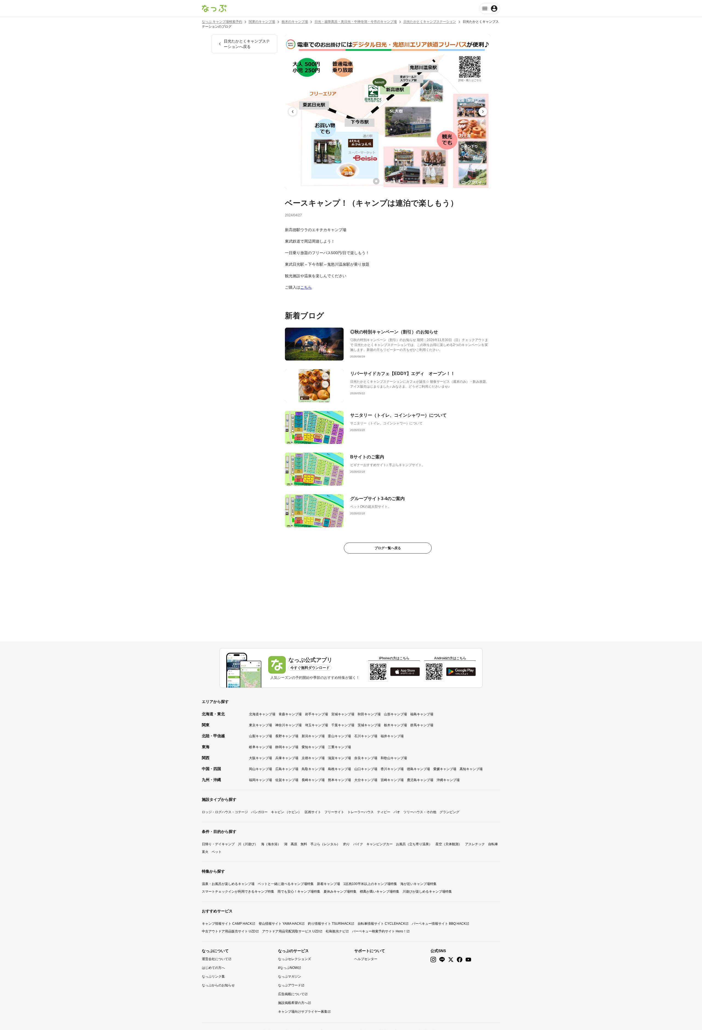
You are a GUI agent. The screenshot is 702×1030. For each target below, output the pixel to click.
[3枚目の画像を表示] (391, 181)
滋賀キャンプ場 (339, 758)
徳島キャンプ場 (418, 769)
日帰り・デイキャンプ (218, 844)
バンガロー (259, 812)
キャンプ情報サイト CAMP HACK (227, 924)
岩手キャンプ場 (316, 714)
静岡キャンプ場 (286, 747)
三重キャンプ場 (339, 747)
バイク (358, 844)
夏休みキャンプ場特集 (340, 891)
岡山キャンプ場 (260, 769)
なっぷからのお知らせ (218, 985)
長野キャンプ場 (286, 736)
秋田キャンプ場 (369, 714)
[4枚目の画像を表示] (399, 181)
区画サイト (313, 812)
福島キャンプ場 (421, 714)
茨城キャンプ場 (369, 725)
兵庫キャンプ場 (286, 758)
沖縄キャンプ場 (448, 780)
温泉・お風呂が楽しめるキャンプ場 (228, 884)
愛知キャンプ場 (313, 747)
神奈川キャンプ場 (288, 725)
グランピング (449, 812)
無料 (304, 844)
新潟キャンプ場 (313, 736)
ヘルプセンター (365, 959)
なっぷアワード (289, 985)
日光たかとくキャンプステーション (429, 22)
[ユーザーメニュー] (489, 8)
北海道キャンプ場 (262, 714)
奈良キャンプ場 (365, 758)
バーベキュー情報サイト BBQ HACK (439, 924)
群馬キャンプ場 (421, 725)
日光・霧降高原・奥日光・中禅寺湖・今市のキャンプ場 (356, 22)
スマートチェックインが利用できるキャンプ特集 (238, 891)
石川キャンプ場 (365, 736)
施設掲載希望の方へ (293, 1003)
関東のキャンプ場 (262, 22)
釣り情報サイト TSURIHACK (329, 924)
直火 (205, 852)
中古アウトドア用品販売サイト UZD (229, 931)
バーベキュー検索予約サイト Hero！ (379, 931)
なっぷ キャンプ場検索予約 (222, 22)
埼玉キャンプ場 (316, 725)
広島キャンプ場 (286, 769)
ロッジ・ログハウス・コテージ (225, 812)
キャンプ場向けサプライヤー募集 (302, 1012)
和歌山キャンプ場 (394, 758)
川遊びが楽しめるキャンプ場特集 (427, 891)
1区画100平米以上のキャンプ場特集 (370, 884)
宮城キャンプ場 (342, 714)
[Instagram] (433, 960)
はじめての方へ (213, 968)
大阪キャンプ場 (260, 758)
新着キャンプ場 (328, 884)
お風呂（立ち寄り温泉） (414, 844)
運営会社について (215, 959)
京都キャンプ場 (313, 758)
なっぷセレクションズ (294, 959)
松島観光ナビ (336, 931)
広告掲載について (291, 994)
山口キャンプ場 (365, 769)
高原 (294, 844)
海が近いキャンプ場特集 (418, 884)
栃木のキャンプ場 (295, 22)
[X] (451, 960)
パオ (397, 812)
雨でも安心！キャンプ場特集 (299, 891)
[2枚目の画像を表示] (384, 181)
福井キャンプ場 (392, 736)
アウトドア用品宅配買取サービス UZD (290, 931)
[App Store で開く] (405, 671)
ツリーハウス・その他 (419, 812)
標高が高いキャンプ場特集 (379, 891)
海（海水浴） (271, 844)
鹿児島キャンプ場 (420, 780)
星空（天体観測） (448, 844)
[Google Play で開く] (461, 671)
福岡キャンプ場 (260, 780)
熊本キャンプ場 (339, 780)
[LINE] (442, 960)
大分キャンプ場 (365, 780)
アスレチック (475, 844)
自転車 (493, 844)
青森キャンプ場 (290, 714)
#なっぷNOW (288, 968)
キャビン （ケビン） (286, 812)
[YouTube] (468, 960)
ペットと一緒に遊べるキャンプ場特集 (286, 884)
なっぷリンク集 (213, 976)
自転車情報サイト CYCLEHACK (381, 924)
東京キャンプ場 (260, 725)
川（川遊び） (248, 844)
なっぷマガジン (289, 976)
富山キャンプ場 (339, 736)
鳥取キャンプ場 (313, 769)
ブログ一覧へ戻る (388, 548)
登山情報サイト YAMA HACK (280, 924)
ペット (217, 852)
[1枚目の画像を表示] (376, 181)
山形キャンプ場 (395, 714)
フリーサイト (334, 812)
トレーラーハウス (360, 812)
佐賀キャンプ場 (286, 780)
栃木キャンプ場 (395, 725)
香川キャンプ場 (392, 769)
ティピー (383, 812)
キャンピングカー (379, 844)
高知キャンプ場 (471, 769)
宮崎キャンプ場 (392, 780)
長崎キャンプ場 (313, 780)
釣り (346, 844)
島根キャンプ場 (339, 769)
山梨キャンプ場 (260, 736)
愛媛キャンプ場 (444, 769)
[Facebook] (459, 960)
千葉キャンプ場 (342, 725)
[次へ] (483, 111)
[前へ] (292, 111)
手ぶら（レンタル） (325, 844)
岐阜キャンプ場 (260, 747)
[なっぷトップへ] (214, 8)
